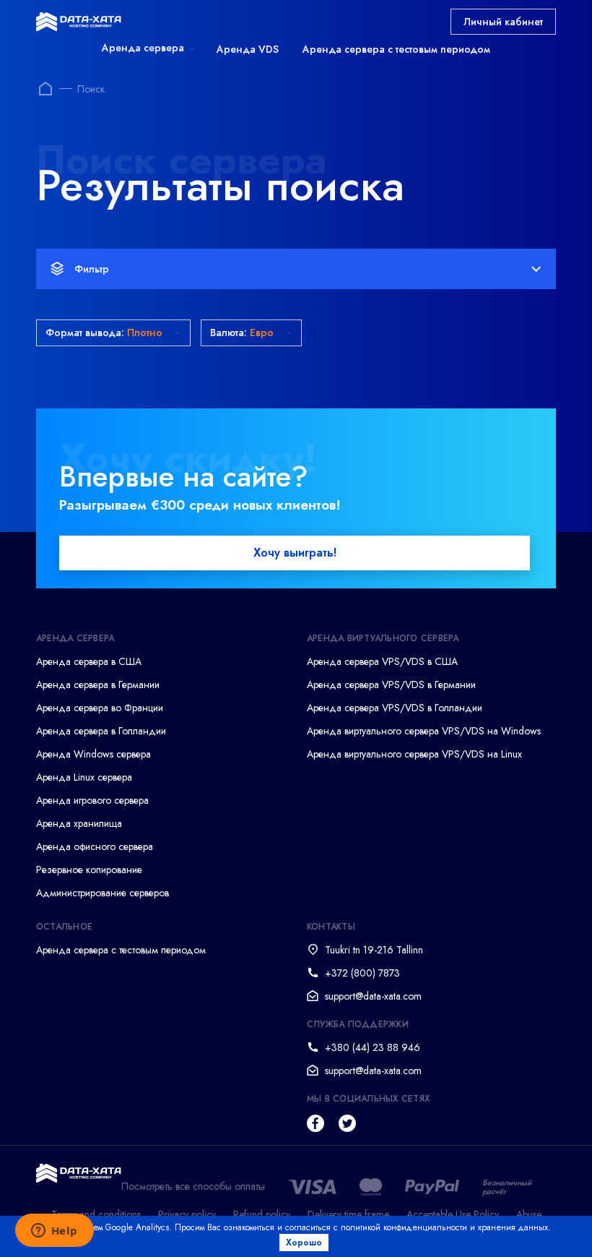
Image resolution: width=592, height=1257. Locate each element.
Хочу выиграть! (294, 552)
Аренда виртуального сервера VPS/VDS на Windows (424, 731)
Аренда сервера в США (89, 661)
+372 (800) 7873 (362, 973)
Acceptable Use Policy (452, 1214)
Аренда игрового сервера (92, 800)
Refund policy (261, 1214)
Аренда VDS (248, 49)
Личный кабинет (503, 21)
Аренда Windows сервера (93, 754)
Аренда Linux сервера (84, 777)
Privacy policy (187, 1214)
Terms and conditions (96, 1214)
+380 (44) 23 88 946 (372, 1047)
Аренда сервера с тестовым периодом (396, 49)
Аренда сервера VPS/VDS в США (382, 661)
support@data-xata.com (373, 996)
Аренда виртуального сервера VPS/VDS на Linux (414, 754)
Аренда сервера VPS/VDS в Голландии (394, 707)
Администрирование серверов (102, 892)
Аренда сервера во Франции (99, 707)
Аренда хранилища (79, 823)
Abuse (528, 1214)
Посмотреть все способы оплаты (193, 1186)
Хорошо (304, 1242)
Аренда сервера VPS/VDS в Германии (391, 684)
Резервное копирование (89, 869)
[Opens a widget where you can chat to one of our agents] (54, 1232)
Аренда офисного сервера (94, 846)
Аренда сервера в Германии (98, 684)
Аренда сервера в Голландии (101, 731)
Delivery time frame (348, 1214)
